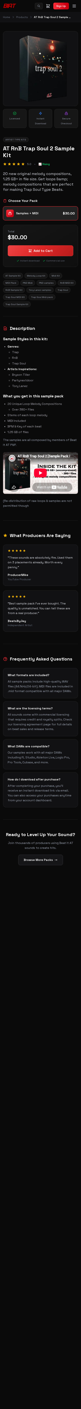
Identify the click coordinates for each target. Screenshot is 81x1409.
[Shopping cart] (48, 6)
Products (22, 17)
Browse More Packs (38, 860)
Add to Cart (43, 250)
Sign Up (61, 6)
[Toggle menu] (74, 6)
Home (6, 17)
